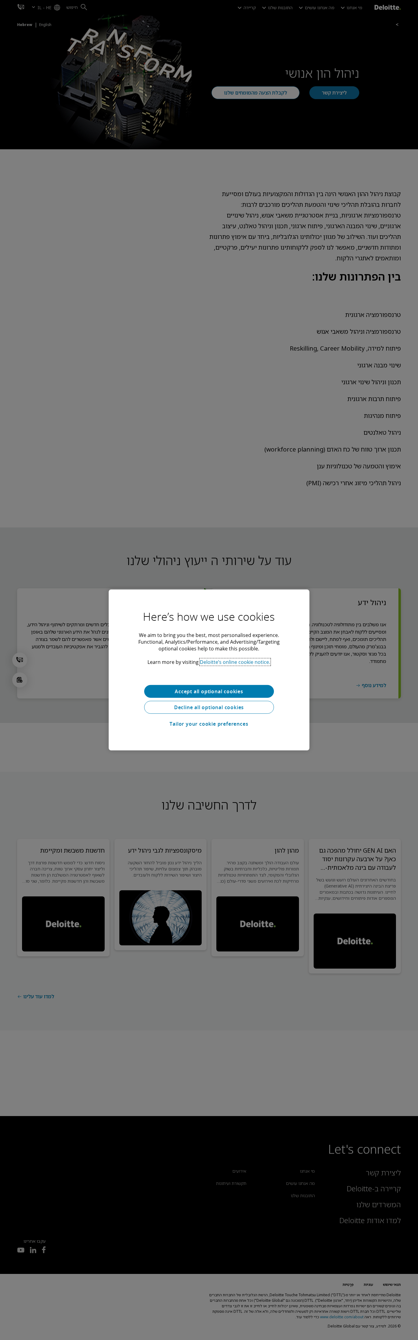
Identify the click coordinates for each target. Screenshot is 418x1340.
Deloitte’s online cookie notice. (235, 662)
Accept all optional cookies (209, 691)
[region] (209, 670)
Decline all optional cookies (209, 707)
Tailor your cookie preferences (209, 723)
